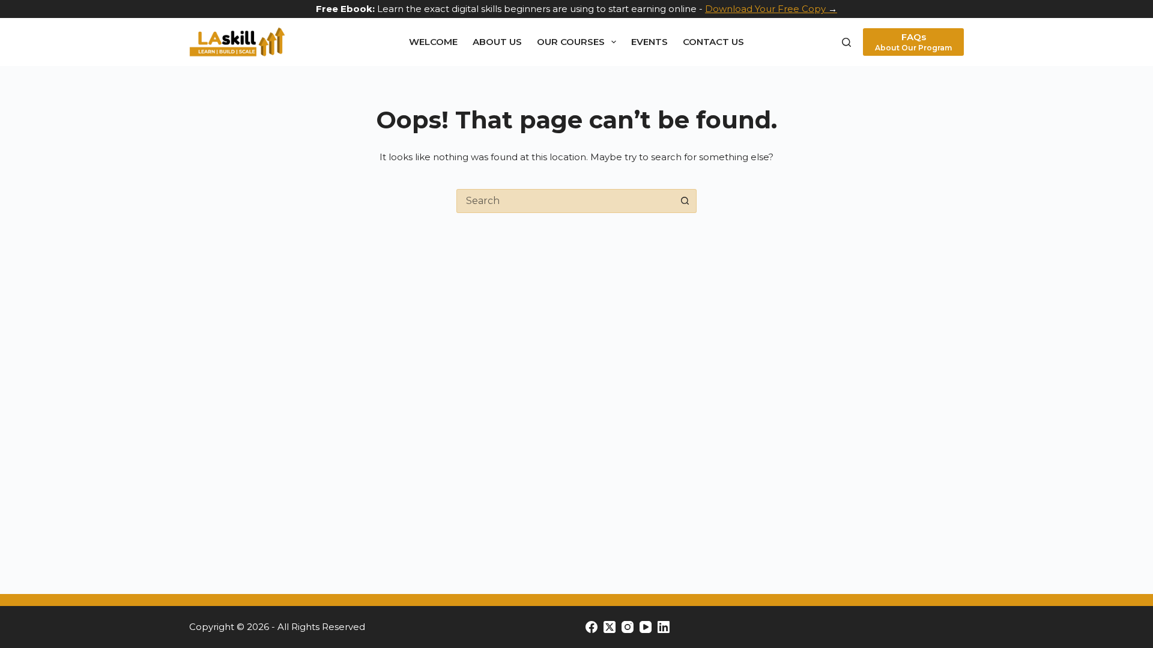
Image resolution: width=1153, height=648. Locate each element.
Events (649, 41)
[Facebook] (592, 627)
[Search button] (684, 201)
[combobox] (565, 201)
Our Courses (571, 41)
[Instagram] (628, 627)
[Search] (846, 42)
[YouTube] (646, 627)
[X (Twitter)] (610, 627)
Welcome (433, 41)
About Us (497, 41)
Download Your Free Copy (765, 8)
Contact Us (713, 41)
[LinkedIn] (664, 627)
